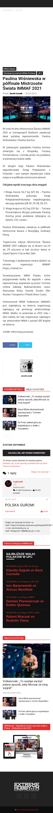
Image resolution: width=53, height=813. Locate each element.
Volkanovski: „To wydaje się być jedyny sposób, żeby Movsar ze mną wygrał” (34, 399)
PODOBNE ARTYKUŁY (13, 389)
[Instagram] (26, 795)
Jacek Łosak (16, 93)
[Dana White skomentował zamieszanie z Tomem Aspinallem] (9, 412)
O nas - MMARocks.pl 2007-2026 (27, 810)
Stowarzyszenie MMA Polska (19, 73)
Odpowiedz (10, 511)
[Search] (49, 3)
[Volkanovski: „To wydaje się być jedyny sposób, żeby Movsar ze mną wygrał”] (9, 399)
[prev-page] (4, 435)
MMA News (19, 10)
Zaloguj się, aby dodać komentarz (26, 453)
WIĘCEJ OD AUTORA (35, 389)
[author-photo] (26, 372)
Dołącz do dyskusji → (40, 472)
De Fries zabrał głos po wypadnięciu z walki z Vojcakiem (29, 425)
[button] (4, 3)
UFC (40, 73)
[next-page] (8, 435)
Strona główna (8, 10)
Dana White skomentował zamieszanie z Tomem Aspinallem (31, 412)
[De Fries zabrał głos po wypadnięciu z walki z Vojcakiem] (9, 425)
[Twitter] (34, 796)
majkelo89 (18, 482)
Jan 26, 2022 (10, 499)
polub (45, 511)
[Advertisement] (26, 39)
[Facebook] (19, 796)
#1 (47, 499)
